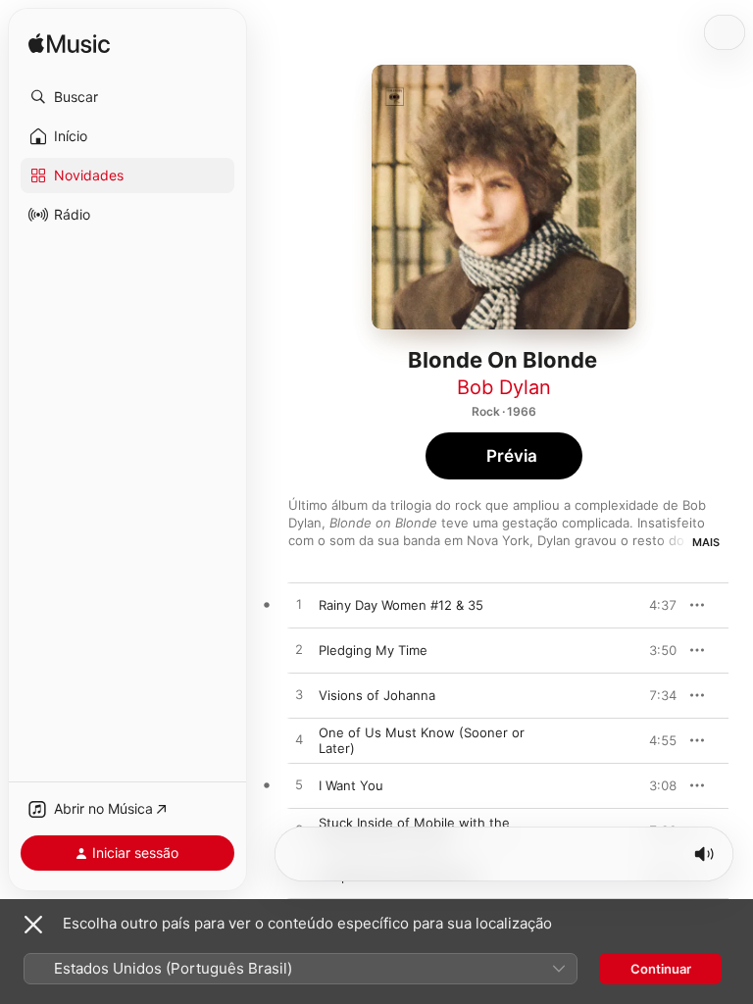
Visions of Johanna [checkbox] (377, 695)
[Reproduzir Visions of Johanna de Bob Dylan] (299, 695)
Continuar (660, 969)
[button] (127, 97)
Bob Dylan (504, 387)
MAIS (706, 542)
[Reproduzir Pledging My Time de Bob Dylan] (299, 650)
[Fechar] (33, 924)
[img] (69, 44)
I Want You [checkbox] (351, 785)
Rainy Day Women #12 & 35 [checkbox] (401, 605)
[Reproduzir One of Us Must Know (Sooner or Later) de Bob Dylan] (299, 740)
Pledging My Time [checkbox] (373, 650)
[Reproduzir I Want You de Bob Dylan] (299, 785)
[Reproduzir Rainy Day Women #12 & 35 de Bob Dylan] (299, 605)
